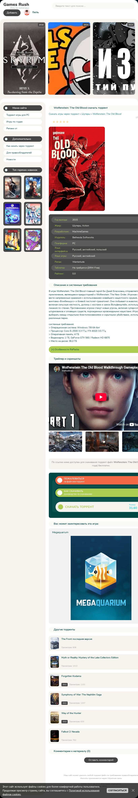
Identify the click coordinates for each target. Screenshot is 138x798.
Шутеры (76, 225)
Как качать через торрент (20, 146)
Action (85, 225)
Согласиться (117, 790)
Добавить (12, 12)
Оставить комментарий (101, 760)
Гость (35, 12)
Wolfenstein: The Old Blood (106, 114)
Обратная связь (114, 778)
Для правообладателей (19, 152)
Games (16, 5)
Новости (11, 159)
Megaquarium (60, 532)
